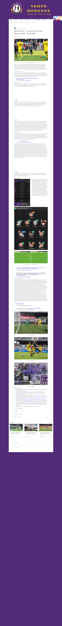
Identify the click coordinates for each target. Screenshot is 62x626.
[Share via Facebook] (14, 415)
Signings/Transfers (27, 22)
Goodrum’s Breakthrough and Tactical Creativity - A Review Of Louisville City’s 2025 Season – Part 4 (31, 434)
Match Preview (21, 22)
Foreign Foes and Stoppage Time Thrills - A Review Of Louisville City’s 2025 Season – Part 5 (16, 434)
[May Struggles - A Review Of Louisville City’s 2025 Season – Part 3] (45, 428)
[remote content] (31, 79)
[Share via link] (21, 415)
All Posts (11, 22)
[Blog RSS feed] (61, 17)
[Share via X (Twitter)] (16, 415)
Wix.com (24, 454)
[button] (51, 22)
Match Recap (15, 22)
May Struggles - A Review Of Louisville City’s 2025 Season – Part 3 (45, 434)
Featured (33, 22)
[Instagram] (59, 17)
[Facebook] (54, 17)
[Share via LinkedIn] (19, 415)
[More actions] (47, 28)
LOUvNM (16, 409)
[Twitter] (56, 17)
